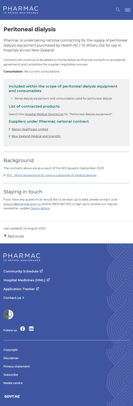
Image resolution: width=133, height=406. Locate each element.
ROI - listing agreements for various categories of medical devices (51, 175)
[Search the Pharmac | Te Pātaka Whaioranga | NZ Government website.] (118, 10)
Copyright (10, 350)
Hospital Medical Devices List (44, 114)
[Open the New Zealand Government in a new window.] (66, 396)
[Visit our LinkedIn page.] (31, 329)
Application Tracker (19, 289)
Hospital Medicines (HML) (24, 280)
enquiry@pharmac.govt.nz (22, 204)
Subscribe (10, 374)
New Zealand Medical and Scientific (36, 136)
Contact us (12, 298)
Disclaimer (11, 358)
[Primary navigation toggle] (127, 10)
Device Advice (40, 208)
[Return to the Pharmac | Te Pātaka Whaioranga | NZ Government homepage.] (20, 10)
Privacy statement (16, 366)
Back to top (16, 236)
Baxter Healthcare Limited (30, 129)
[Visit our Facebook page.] (23, 329)
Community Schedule (20, 271)
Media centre (13, 383)
